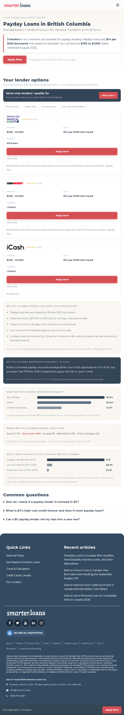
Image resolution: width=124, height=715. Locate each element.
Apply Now (14, 59)
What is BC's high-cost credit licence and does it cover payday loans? (55, 510)
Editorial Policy (15, 555)
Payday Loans (71, 643)
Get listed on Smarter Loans (23, 562)
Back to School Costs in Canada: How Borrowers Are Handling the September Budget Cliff (88, 574)
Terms (46, 643)
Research (11, 648)
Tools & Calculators (18, 569)
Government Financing (30, 648)
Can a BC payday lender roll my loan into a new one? (43, 519)
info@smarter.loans (20, 690)
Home (6, 17)
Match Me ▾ (108, 95)
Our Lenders (13, 582)
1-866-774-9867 (17, 695)
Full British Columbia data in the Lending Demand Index (77, 379)
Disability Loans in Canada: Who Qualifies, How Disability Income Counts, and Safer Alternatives (89, 559)
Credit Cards (87, 643)
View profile (12, 158)
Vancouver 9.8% (31, 433)
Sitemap (56, 643)
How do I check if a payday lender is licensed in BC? (42, 501)
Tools (99, 643)
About (9, 643)
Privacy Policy (33, 643)
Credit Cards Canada (18, 575)
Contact (19, 643)
